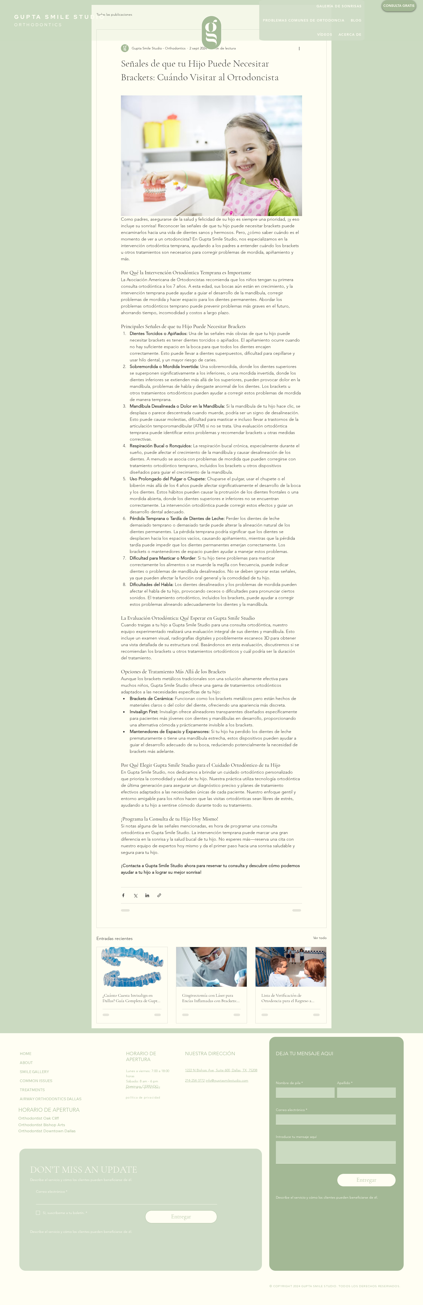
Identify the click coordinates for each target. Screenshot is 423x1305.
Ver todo (320, 938)
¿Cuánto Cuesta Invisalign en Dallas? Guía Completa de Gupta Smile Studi (131, 998)
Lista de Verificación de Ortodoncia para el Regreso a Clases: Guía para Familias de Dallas (286, 998)
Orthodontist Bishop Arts (41, 1124)
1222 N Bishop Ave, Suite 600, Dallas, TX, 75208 (221, 1070)
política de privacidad (143, 1087)
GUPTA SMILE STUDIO (60, 17)
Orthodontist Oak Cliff (38, 1118)
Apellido (344, 1083)
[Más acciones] (299, 48)
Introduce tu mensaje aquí (296, 1136)
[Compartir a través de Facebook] (123, 895)
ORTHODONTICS (38, 24)
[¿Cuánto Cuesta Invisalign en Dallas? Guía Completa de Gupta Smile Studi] (132, 967)
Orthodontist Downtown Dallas (47, 1130)
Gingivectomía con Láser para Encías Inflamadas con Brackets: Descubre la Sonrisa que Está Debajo (209, 998)
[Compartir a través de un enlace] (159, 895)
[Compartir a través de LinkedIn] (147, 895)
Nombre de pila (289, 1083)
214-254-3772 (195, 1080)
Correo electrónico (291, 1110)
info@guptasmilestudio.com (227, 1080)
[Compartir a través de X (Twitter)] (135, 895)
